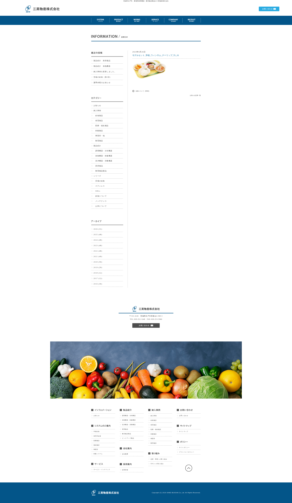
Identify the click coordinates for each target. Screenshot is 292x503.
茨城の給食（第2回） (103, 77)
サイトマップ (183, 431)
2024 (96, 240)
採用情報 (125, 470)
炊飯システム (98, 454)
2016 (96, 284)
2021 (96, 256)
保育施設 (98, 121)
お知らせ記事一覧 (195, 95)
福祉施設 (97, 445)
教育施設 (98, 141)
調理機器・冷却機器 (103, 151)
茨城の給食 (99, 181)
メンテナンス (100, 201)
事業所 (96, 449)
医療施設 (97, 440)
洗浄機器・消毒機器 (103, 161)
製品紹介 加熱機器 (102, 66)
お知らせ (97, 105)
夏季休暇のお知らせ (102, 83)
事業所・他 (99, 136)
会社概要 (125, 454)
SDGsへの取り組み (157, 464)
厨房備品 (98, 166)
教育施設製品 (100, 171)
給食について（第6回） (143, 91)
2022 (96, 251)
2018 (96, 273)
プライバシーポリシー (186, 452)
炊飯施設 (98, 131)
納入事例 (97, 110)
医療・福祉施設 (101, 126)
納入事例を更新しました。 (105, 72)
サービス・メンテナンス (102, 469)
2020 (96, 262)
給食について (100, 196)
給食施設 (98, 116)
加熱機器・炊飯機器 (103, 156)
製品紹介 (97, 146)
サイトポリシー (184, 447)
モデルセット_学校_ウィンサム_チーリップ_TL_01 (155, 55)
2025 (96, 234)
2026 (96, 229)
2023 (96, 245)
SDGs (97, 191)
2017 (96, 278)
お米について (100, 206)
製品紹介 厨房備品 (102, 61)
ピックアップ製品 (128, 438)
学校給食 (97, 431)
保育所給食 (97, 436)
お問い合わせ (183, 415)
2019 (96, 267)
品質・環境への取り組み (159, 459)
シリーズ (97, 176)
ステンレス (99, 186)
